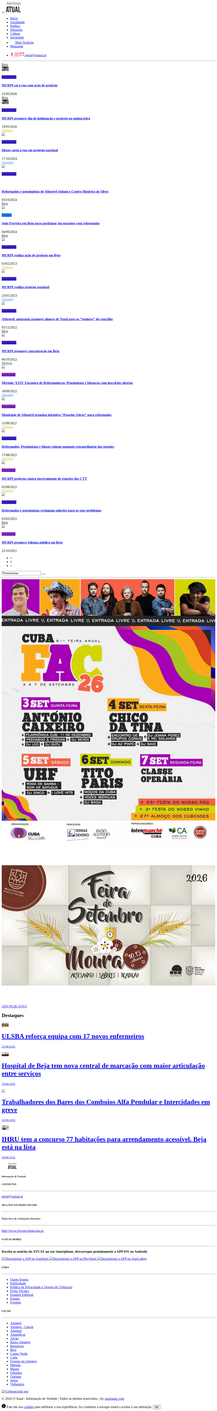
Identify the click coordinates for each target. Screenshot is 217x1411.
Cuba (13, 1357)
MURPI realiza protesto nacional (25, 287)
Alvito (14, 1338)
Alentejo (7, 130)
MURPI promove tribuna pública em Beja (32, 542)
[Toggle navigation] (3, 12)
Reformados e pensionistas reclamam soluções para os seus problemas (51, 510)
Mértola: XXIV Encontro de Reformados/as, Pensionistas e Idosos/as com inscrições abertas (67, 383)
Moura (14, 1369)
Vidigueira (17, 1384)
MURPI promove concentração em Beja (30, 351)
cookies (29, 1407)
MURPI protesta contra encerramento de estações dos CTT (44, 478)
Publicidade (18, 1283)
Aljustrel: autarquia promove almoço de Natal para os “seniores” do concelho (57, 319)
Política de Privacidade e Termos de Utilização (41, 1287)
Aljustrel (7, 162)
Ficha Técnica (19, 1291)
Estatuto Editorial (21, 1295)
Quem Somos (19, 1279)
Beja (5, 64)
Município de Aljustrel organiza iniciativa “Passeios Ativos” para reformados (56, 415)
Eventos (15, 1302)
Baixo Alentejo (20, 1342)
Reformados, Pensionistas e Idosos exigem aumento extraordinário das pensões (58, 446)
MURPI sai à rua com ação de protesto (29, 85)
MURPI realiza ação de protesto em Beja (31, 255)
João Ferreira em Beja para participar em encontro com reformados (51, 223)
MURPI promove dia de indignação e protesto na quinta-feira (46, 118)
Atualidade (9, 77)
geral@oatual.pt (35, 55)
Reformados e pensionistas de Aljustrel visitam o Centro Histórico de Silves (55, 191)
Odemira (16, 1373)
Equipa (15, 1298)
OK (157, 1407)
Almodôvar (17, 1334)
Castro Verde (19, 1353)
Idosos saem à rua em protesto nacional (30, 150)
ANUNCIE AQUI (14, 1006)
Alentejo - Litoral (21, 1327)
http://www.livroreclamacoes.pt (22, 1231)
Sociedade (8, 374)
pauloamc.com (114, 1398)
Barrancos (17, 1346)
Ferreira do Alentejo (23, 1361)
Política (7, 215)
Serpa (14, 1380)
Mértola (7, 363)
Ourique (15, 1376)
